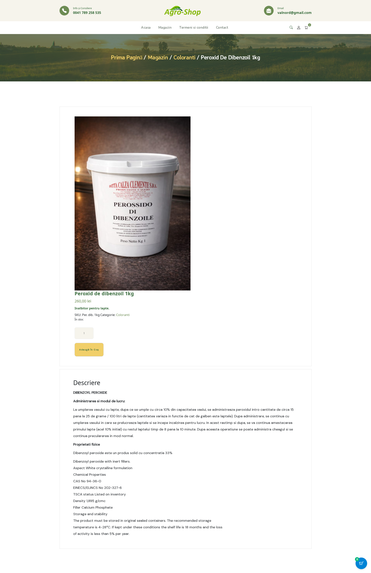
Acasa (146, 27)
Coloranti (184, 57)
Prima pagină (126, 57)
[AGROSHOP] (182, 10)
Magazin (165, 27)
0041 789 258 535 (87, 12)
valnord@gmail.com (294, 12)
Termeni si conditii (193, 27)
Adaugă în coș (89, 349)
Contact (222, 27)
